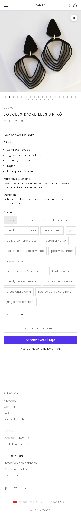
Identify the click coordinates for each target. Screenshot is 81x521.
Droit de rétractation (18, 444)
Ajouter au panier (40, 328)
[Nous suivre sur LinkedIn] (25, 489)
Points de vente (14, 419)
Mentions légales (15, 469)
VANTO (8, 108)
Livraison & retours (16, 438)
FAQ (6, 413)
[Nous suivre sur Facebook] (6, 489)
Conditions (11, 475)
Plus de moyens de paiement (40, 349)
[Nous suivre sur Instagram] (15, 489)
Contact (9, 407)
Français (57, 501)
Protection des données (20, 463)
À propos (10, 400)
